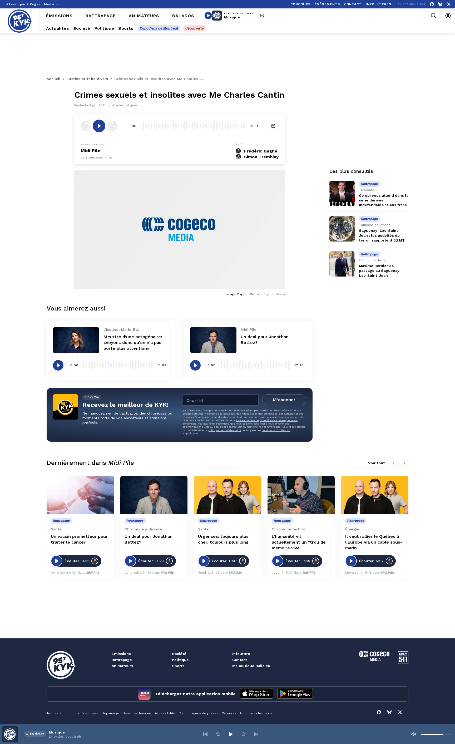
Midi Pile (91, 150)
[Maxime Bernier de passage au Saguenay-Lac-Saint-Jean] (342, 264)
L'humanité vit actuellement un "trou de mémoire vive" (299, 542)
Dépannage (110, 713)
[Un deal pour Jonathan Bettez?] (213, 340)
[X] (449, 4)
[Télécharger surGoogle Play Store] (295, 694)
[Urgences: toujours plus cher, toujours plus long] (227, 495)
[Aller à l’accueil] (20, 21)
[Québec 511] (403, 662)
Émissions (121, 654)
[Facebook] (432, 4)
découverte (194, 28)
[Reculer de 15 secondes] (86, 126)
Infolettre (241, 654)
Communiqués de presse (199, 713)
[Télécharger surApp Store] (256, 694)
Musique (232, 17)
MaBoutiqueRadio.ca (251, 666)
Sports (178, 666)
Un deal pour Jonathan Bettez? (148, 539)
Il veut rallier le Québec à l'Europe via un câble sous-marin (373, 542)
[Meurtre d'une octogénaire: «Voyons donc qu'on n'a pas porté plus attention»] (76, 340)
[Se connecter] (448, 15)
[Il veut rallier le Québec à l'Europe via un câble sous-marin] (374, 495)
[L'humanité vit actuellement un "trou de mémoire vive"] (301, 495)
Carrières (229, 713)
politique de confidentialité (224, 430)
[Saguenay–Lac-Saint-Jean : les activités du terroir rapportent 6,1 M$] (342, 229)
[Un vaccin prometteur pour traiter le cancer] (80, 495)
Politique (180, 660)
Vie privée (90, 713)
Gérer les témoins (137, 713)
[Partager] (274, 126)
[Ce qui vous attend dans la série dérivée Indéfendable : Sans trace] (342, 193)
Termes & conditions (63, 713)
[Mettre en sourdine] (413, 734)
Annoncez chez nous (256, 713)
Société (179, 654)
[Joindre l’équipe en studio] (262, 15)
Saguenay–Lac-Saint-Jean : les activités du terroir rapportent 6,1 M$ (382, 235)
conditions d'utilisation (276, 430)
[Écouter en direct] (208, 15)
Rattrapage (122, 660)
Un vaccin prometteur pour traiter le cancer (79, 539)
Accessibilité (165, 713)
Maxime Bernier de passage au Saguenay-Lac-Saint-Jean (380, 270)
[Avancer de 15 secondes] (112, 126)
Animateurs (122, 666)
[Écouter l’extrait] (99, 126)
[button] (205, 734)
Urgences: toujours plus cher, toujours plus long (223, 539)
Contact (239, 660)
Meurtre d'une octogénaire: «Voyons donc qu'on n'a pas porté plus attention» (132, 342)
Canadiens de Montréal (159, 28)
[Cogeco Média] (374, 659)
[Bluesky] (440, 4)
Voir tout (376, 463)
